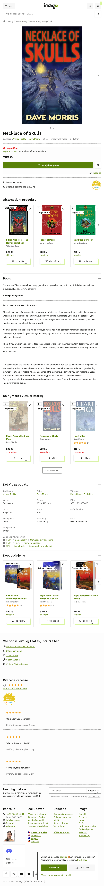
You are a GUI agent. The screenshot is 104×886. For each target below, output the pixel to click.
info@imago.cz (13, 820)
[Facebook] (6, 874)
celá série (50, 470)
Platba (42, 817)
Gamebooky (21, 21)
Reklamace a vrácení (38, 823)
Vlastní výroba (13, 660)
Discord (10, 823)
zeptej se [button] (96, 173)
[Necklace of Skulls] (52, 432)
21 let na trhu (12, 655)
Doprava (32, 817)
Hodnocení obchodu (88, 826)
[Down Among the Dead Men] (18, 432)
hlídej (20, 458)
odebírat (92, 790)
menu (10, 6)
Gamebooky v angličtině (40, 21)
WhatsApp (11, 826)
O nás (81, 823)
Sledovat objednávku (38, 826)
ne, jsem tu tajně (81, 867)
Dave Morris (34, 139)
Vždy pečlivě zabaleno (17, 664)
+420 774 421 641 (15, 814)
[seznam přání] (98, 165)
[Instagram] (14, 874)
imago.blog (84, 835)
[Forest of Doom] (52, 236)
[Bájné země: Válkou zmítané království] (52, 594)
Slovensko (36, 835)
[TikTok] (36, 874)
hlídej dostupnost (50, 165)
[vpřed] (98, 75)
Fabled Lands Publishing (81, 494)
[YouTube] (29, 874)
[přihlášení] (90, 6)
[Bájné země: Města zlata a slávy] (86, 594)
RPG (8, 546)
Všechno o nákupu (37, 814)
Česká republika (39, 832)
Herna (81, 820)
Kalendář (83, 832)
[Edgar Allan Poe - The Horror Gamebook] (18, 236)
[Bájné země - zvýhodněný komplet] (18, 594)
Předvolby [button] (82, 860)
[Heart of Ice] (86, 432)
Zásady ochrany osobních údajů (56, 875)
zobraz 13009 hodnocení (15, 688)
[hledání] (98, 14)
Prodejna (83, 817)
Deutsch (35, 841)
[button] (52, 200)
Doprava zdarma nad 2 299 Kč (20, 646)
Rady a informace (62, 823)
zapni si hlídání (10, 151)
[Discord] (21, 874)
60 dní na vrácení (14, 651)
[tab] (50, 127)
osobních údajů (94, 796)
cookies (63, 857)
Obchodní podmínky (63, 814)
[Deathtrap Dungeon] (86, 236)
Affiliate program (62, 832)
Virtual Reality (19, 139)
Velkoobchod (60, 826)
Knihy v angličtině (32, 543)
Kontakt (82, 814)
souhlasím (54, 867)
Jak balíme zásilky (37, 820)
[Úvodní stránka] (4, 21)
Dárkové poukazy (87, 829)
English (34, 838)
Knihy (10, 21)
